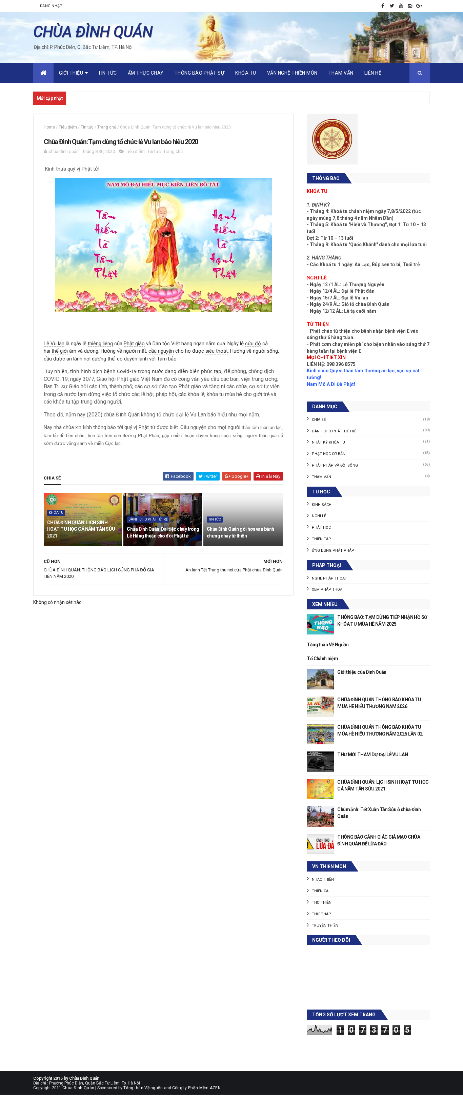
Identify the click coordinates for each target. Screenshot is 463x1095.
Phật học (321, 527)
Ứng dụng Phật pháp (333, 550)
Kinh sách (321, 505)
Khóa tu (245, 73)
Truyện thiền (325, 925)
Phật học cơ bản (328, 454)
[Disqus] (163, 800)
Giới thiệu (71, 73)
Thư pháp (321, 914)
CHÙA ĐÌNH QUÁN (93, 32)
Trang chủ (106, 127)
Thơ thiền (321, 902)
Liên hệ (373, 73)
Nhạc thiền (323, 879)
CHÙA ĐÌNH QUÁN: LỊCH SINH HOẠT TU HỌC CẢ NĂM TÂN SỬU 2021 (81, 529)
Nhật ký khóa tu (328, 442)
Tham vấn (341, 73)
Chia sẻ (319, 419)
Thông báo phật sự (200, 73)
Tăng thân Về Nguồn (327, 644)
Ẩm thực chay (146, 73)
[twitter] (392, 6)
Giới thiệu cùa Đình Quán (361, 672)
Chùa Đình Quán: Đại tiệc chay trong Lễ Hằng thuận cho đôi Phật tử (163, 532)
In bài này (270, 476)
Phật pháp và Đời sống (335, 465)
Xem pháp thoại (327, 589)
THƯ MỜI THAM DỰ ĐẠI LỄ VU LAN (372, 754)
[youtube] (401, 6)
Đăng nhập (51, 6)
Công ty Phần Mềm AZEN (196, 1088)
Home (49, 127)
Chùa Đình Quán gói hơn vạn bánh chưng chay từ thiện (240, 532)
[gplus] (419, 6)
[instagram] (410, 6)
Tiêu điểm (68, 127)
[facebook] (382, 6)
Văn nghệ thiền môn (292, 73)
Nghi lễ (319, 516)
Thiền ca (320, 891)
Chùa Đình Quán (78, 1088)
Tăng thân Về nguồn (143, 1088)
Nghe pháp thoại (329, 578)
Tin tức (107, 73)
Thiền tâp (321, 539)
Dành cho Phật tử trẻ (148, 519)
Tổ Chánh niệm (322, 658)
